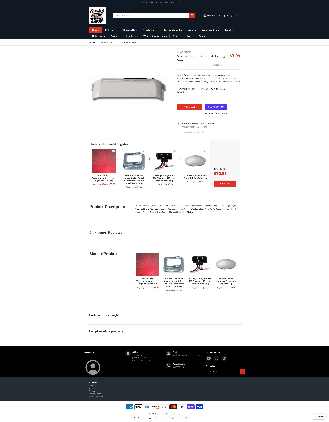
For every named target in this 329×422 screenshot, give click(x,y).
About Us (93, 385)
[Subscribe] (242, 371)
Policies (92, 388)
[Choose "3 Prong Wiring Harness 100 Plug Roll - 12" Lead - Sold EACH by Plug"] (174, 151)
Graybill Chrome (160, 414)
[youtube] (209, 358)
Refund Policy (95, 394)
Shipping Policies (96, 396)
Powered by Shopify (173, 414)
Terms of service (161, 418)
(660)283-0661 (148, 2)
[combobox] (154, 15)
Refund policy (138, 418)
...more (236, 81)
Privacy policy (149, 418)
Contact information (188, 418)
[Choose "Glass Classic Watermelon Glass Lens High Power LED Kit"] (113, 151)
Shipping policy (174, 418)
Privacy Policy (94, 391)
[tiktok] (224, 358)
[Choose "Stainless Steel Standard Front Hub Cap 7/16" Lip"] (205, 151)
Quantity (181, 92)
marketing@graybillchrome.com (173, 2)
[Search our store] (192, 15)
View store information (193, 132)
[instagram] (216, 358)
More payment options (216, 113)
